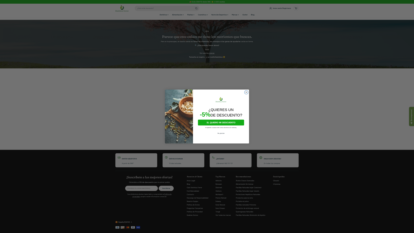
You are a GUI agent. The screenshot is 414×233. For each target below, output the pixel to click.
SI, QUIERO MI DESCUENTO (221, 122)
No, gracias (221, 133)
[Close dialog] (246, 92)
